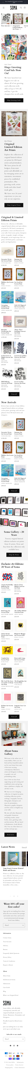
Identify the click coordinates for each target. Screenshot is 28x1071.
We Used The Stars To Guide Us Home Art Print (7, 682)
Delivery (5, 945)
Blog (4, 991)
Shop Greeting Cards (14, 100)
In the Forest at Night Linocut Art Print (7, 357)
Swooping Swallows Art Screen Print (5, 306)
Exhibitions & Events (9, 980)
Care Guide (6, 987)
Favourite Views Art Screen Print (6, 260)
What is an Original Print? (11, 995)
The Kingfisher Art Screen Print (20, 682)
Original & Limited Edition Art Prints (17, 27)
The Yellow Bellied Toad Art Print (20, 611)
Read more (10, 835)
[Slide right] (17, 896)
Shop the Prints (14, 555)
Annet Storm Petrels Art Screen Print (7, 635)
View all (14, 394)
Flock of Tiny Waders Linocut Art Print (19, 586)
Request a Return (8, 965)
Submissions (6, 983)
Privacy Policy (7, 957)
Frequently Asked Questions (11, 953)
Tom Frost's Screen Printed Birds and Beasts (13, 869)
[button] (4, 8)
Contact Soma (7, 938)
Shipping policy (9, 1067)
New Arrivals (5, 26)
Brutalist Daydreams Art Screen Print (6, 331)
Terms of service (19, 1065)
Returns (5, 949)
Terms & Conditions (9, 961)
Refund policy (20, 1062)
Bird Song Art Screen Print (5, 611)
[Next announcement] (25, 2)
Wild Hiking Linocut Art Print (6, 382)
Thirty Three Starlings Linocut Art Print (20, 331)
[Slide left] (10, 896)
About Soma (6, 976)
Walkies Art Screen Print (7, 283)
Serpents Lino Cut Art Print (20, 706)
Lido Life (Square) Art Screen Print (20, 306)
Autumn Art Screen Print (18, 260)
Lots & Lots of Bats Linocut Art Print (20, 356)
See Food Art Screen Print (18, 283)
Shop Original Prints (14, 205)
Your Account (7, 942)
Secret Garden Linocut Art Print (19, 382)
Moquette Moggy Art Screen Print (19, 634)
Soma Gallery (11, 1062)
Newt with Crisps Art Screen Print (19, 659)
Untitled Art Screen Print (5, 659)
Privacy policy (9, 1065)
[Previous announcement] (3, 2)
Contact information (20, 1067)
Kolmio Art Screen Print (7, 706)
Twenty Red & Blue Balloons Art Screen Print (7, 586)
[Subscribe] (23, 925)
